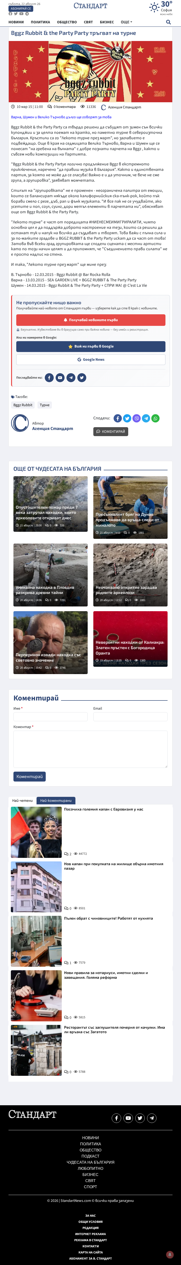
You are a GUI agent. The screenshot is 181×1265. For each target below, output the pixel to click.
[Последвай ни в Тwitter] (140, 1118)
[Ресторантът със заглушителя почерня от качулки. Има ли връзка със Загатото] (36, 1050)
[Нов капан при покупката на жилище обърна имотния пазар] (36, 886)
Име (18, 708)
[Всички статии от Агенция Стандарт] (20, 423)
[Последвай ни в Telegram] (151, 1118)
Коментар (23, 727)
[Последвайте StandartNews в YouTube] (21, 14)
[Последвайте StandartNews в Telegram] (27, 14)
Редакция (90, 1228)
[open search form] (168, 22)
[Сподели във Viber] (136, 418)
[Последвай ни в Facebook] (116, 1118)
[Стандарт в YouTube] (60, 377)
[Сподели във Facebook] (118, 418)
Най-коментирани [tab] (56, 800)
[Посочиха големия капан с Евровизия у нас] (36, 832)
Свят (90, 1181)
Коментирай (113, 431)
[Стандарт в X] (81, 377)
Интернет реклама (90, 1234)
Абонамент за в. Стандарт (90, 1258)
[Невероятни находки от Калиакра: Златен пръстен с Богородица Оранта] (130, 639)
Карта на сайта (90, 1252)
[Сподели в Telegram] (146, 418)
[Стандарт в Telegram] (70, 377)
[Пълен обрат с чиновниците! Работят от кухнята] (36, 941)
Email (97, 708)
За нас (90, 1215)
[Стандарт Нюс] (32, 1118)
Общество (90, 1150)
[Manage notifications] (170, 1254)
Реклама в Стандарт (90, 1240)
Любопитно (90, 1169)
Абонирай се (21, 8)
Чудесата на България (91, 1162)
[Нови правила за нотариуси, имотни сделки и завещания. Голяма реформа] (36, 995)
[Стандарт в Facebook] (49, 377)
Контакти (90, 1246)
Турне (44, 405)
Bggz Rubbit (22, 405)
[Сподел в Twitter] (127, 418)
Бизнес (90, 1175)
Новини (90, 1138)
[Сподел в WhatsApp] (155, 418)
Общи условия (90, 1222)
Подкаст (90, 1156)
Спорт (90, 1187)
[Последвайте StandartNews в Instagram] (16, 14)
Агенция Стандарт (124, 107)
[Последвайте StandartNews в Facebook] (10, 14)
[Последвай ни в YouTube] (128, 1118)
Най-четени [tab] (22, 800)
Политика (90, 1144)
